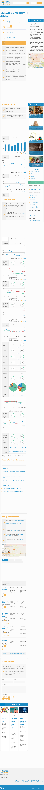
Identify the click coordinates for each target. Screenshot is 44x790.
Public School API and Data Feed (37, 781)
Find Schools (17, 781)
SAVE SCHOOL (16, 43)
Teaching (32, 176)
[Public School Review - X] (1, 788)
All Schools (5, 559)
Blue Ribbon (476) (33, 195)
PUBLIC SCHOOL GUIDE (27, 7)
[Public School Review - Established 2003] (5, 3)
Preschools (13, 562)
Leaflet (20, 556)
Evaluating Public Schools (35, 171)
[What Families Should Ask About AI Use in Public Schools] (23, 710)
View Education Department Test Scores (17, 447)
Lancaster (9, 21)
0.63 (22, 395)
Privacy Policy (40, 788)
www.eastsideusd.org (11, 37)
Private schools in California (35, 214)
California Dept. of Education (35, 220)
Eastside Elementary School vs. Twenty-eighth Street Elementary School (15, 522)
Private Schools (19, 562)
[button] (14, 550)
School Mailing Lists (35, 780)
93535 (13, 21)
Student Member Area (26, 779)
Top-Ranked (32, 194)
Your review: (4, 684)
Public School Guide (25, 780)
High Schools (11, 559)
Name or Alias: (17, 679)
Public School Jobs (34, 175)
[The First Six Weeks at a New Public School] (4, 710)
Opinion (32, 173)
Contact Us (24, 783)
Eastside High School (14, 530)
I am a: (3, 679)
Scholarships (33, 178)
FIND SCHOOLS (9, 7)
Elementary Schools (6, 562)
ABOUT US (36, 7)
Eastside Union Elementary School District (17, 451)
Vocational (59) (33, 204)
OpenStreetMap (24, 556)
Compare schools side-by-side (35, 189)
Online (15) (32, 201)
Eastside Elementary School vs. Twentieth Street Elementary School (14, 524)
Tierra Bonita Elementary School (5, 615)
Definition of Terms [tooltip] (5, 238)
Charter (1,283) (32, 199)
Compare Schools (25, 781)
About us (16, 780)
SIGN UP (39, 3)
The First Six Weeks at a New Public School (4, 719)
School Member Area (35, 779)
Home (16, 779)
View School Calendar (17, 195)
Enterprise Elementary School (4, 589)
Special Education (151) (34, 202)
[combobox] (19, 3)
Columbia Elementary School (4, 640)
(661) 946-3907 (11, 32)
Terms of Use (34, 788)
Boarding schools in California (35, 215)
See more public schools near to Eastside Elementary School (14, 653)
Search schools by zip (34, 187)
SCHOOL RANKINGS (17, 7)
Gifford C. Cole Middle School (5, 602)
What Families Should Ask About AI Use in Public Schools (23, 720)
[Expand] (3, 549)
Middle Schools (18, 559)
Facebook (3, 788)
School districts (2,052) (34, 208)
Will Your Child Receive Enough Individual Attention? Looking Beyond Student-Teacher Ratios (14, 723)
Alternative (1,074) (33, 206)
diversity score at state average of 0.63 (15, 214)
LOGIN (33, 3)
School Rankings (18, 783)
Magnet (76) (32, 197)
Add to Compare (6, 597)
